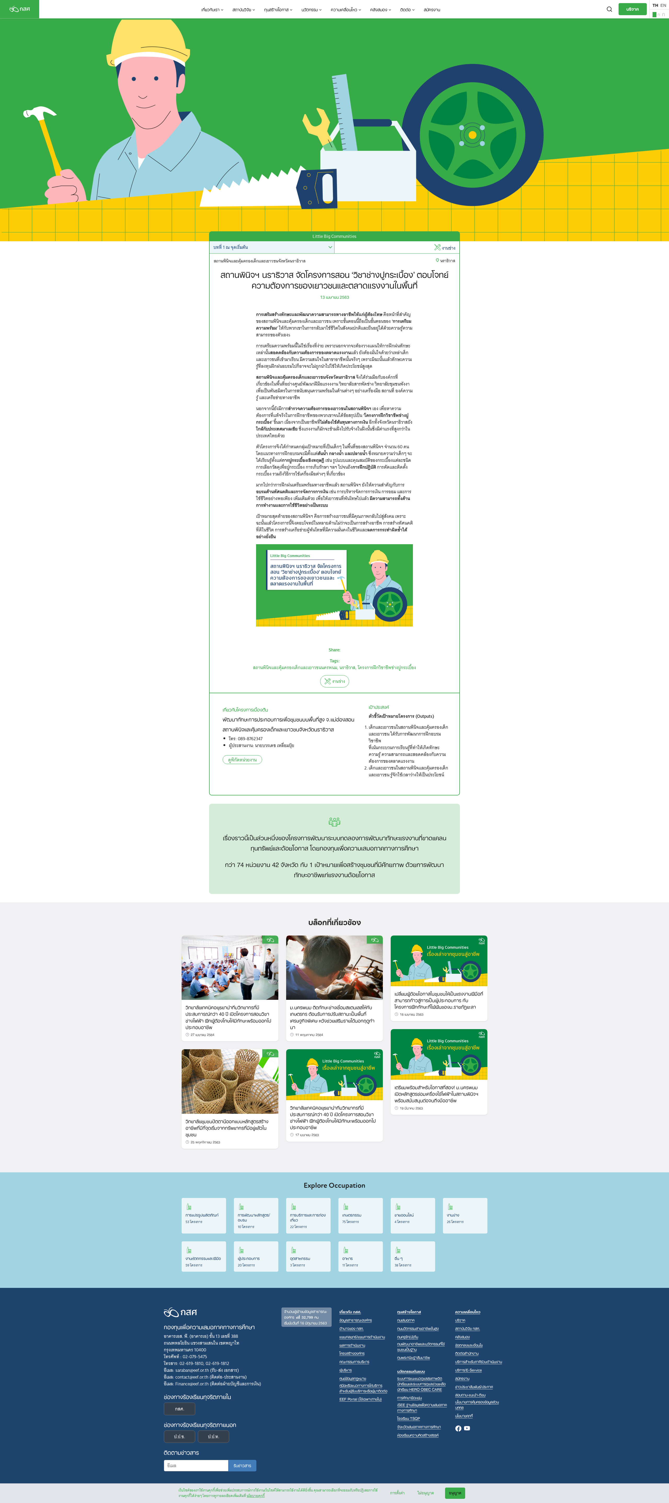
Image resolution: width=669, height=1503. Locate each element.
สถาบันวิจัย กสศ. (467, 1328)
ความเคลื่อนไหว (344, 9)
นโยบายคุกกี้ (256, 1496)
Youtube (467, 1428)
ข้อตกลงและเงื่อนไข (469, 1345)
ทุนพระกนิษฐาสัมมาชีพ (413, 1357)
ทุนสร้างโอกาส (276, 9)
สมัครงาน (432, 9)
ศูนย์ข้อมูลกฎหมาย (352, 1378)
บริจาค (632, 8)
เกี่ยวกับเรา (210, 9)
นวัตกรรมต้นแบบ (411, 1371)
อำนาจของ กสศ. (351, 1328)
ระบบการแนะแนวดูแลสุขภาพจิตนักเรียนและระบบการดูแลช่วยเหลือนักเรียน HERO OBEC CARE (421, 1383)
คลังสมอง (378, 9)
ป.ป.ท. (213, 1437)
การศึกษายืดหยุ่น (409, 1397)
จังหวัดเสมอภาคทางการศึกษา (419, 1426)
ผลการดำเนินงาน (352, 1345)
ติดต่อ (405, 9)
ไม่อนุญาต (426, 1493)
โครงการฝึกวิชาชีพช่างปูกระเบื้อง (387, 668)
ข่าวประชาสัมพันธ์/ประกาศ (474, 1386)
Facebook (458, 1428)
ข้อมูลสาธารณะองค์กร (355, 1320)
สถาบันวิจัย (242, 9)
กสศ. (179, 1409)
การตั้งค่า (397, 1493)
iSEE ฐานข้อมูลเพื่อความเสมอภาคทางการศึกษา (422, 1407)
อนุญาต (455, 1493)
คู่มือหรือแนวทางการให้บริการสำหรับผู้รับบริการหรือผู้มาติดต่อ (363, 1387)
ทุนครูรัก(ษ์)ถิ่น (407, 1336)
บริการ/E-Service (468, 1370)
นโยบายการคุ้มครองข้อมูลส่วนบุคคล (477, 1404)
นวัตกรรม (310, 9)
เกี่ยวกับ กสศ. (350, 1311)
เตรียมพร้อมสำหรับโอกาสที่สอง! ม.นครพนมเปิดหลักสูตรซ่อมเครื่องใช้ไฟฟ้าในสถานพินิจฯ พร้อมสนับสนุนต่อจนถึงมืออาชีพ (436, 1093)
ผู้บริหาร (345, 1370)
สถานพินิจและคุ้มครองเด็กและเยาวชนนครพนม (295, 668)
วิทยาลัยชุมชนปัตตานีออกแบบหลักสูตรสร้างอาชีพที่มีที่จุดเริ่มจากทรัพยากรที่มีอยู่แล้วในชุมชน (227, 1127)
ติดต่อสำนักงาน (466, 1353)
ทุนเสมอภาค (405, 1320)
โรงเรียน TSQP (408, 1418)
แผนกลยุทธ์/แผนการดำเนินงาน (362, 1336)
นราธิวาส (347, 668)
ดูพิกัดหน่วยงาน (242, 760)
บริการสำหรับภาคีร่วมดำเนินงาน (478, 1361)
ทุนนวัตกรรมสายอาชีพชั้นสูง (418, 1328)
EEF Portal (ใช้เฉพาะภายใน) (360, 1399)
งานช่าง (448, 248)
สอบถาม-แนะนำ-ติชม (470, 1394)
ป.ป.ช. (179, 1437)
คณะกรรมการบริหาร (354, 1361)
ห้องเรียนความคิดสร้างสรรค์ (418, 1435)
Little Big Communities (334, 236)
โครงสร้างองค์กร (352, 1353)
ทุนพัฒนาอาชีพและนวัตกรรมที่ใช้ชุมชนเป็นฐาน (421, 1346)
